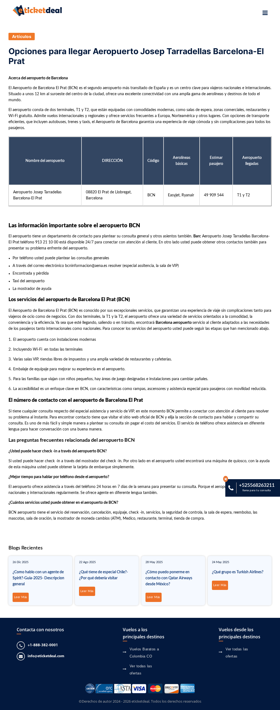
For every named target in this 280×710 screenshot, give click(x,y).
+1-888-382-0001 (43, 645)
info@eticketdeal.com (46, 656)
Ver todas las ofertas (141, 669)
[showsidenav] (265, 13)
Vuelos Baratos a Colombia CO (144, 652)
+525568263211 (257, 487)
